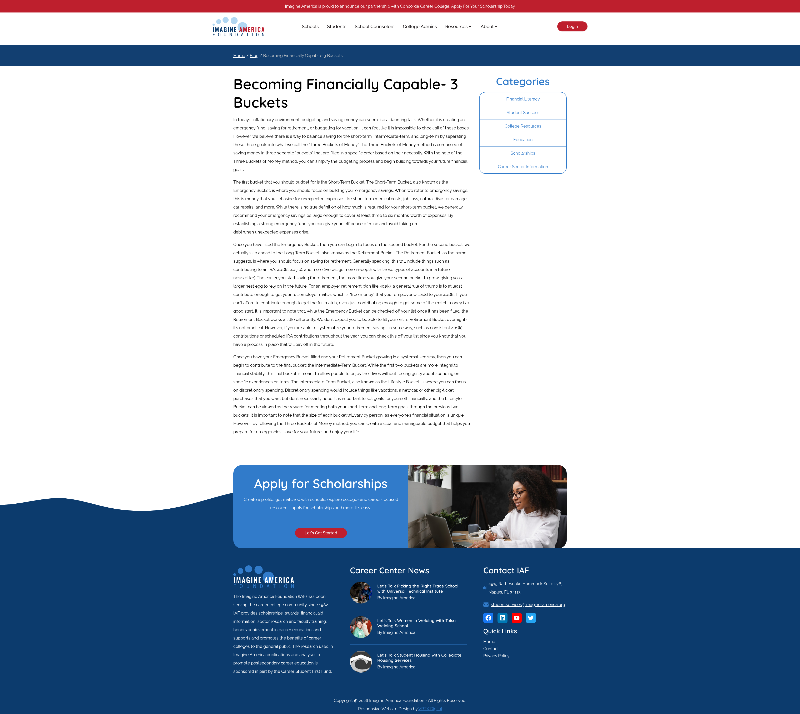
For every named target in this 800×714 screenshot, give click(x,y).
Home (239, 55)
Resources (456, 26)
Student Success (523, 112)
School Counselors (375, 26)
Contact (491, 648)
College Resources (523, 126)
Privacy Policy (496, 655)
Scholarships (523, 153)
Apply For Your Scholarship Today (483, 6)
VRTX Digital (430, 708)
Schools (310, 26)
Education (523, 139)
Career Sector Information (523, 166)
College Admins (420, 26)
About (487, 26)
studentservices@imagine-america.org (528, 604)
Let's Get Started (321, 532)
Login (572, 26)
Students (336, 26)
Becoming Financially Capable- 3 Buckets (303, 55)
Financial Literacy (523, 99)
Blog (254, 55)
